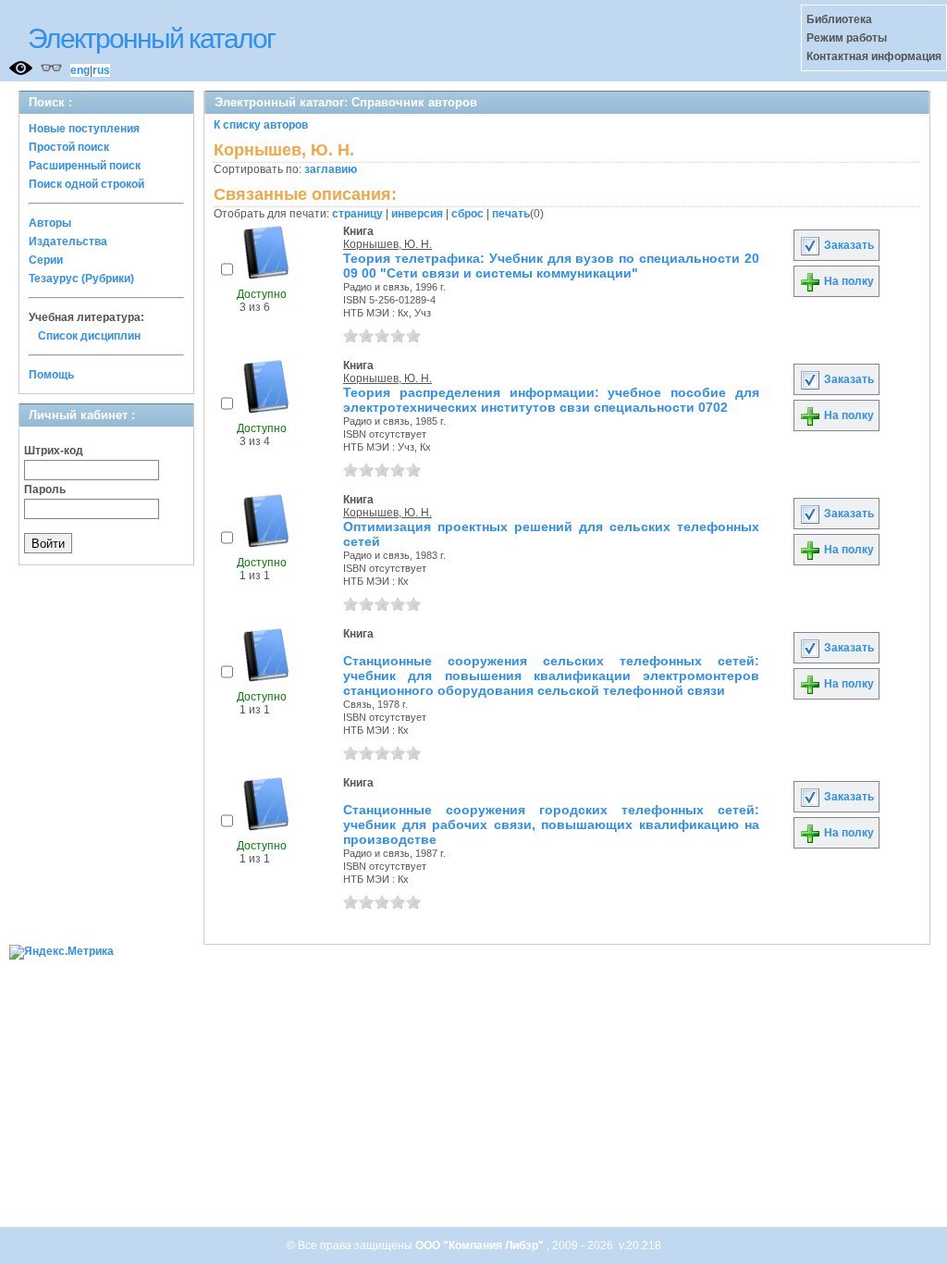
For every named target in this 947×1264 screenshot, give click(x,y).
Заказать (847, 245)
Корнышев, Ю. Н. (387, 244)
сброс (467, 213)
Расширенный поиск (85, 165)
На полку (847, 281)
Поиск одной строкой (86, 184)
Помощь (51, 374)
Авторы (50, 223)
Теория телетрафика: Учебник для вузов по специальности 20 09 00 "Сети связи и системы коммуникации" (551, 265)
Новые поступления (84, 128)
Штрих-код (53, 450)
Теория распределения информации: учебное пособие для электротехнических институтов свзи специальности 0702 (551, 400)
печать (511, 213)
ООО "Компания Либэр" (481, 1245)
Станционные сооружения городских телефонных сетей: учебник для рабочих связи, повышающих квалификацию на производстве (551, 824)
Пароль (45, 489)
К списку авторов (261, 124)
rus (101, 70)
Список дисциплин (89, 335)
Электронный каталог (151, 38)
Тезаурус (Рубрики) (81, 278)
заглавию (330, 169)
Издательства (68, 241)
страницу (357, 213)
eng (80, 70)
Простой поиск (69, 147)
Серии (46, 260)
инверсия (417, 213)
